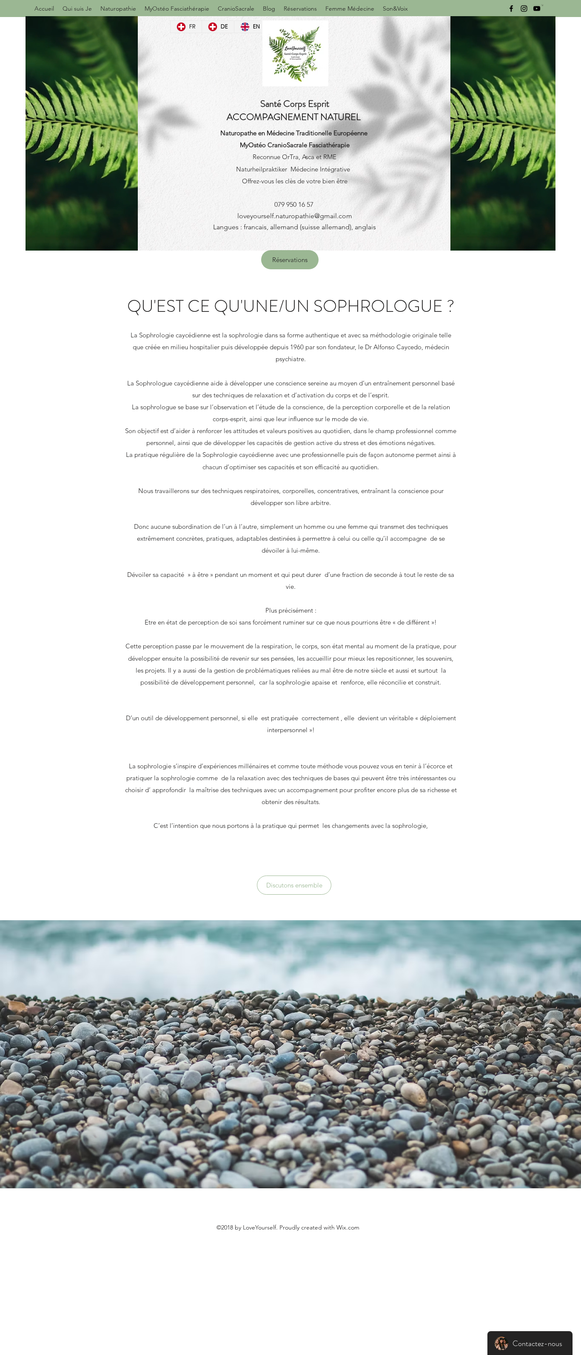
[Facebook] (511, 8)
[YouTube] (537, 8)
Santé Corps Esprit (294, 103)
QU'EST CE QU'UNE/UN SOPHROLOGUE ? (291, 306)
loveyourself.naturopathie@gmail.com (294, 216)
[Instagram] (524, 8)
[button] (542, 5)
